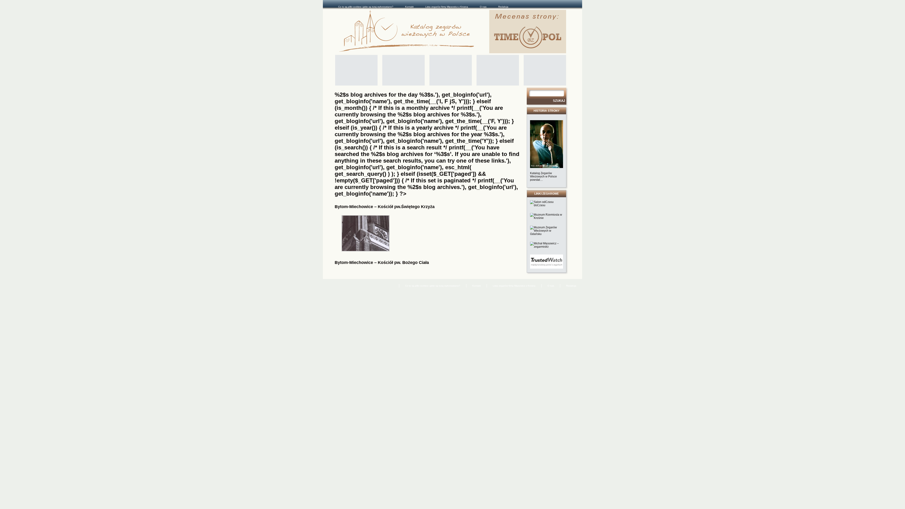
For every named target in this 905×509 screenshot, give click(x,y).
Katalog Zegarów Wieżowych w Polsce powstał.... (543, 176)
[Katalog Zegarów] (414, 31)
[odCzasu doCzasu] (546, 205)
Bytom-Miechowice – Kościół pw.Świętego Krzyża (385, 206)
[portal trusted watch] (546, 267)
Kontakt (409, 6)
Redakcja (503, 6)
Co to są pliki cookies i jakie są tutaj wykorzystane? (365, 6)
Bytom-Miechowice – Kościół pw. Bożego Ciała (382, 262)
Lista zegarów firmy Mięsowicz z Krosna (446, 6)
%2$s (405, 114)
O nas (483, 6)
